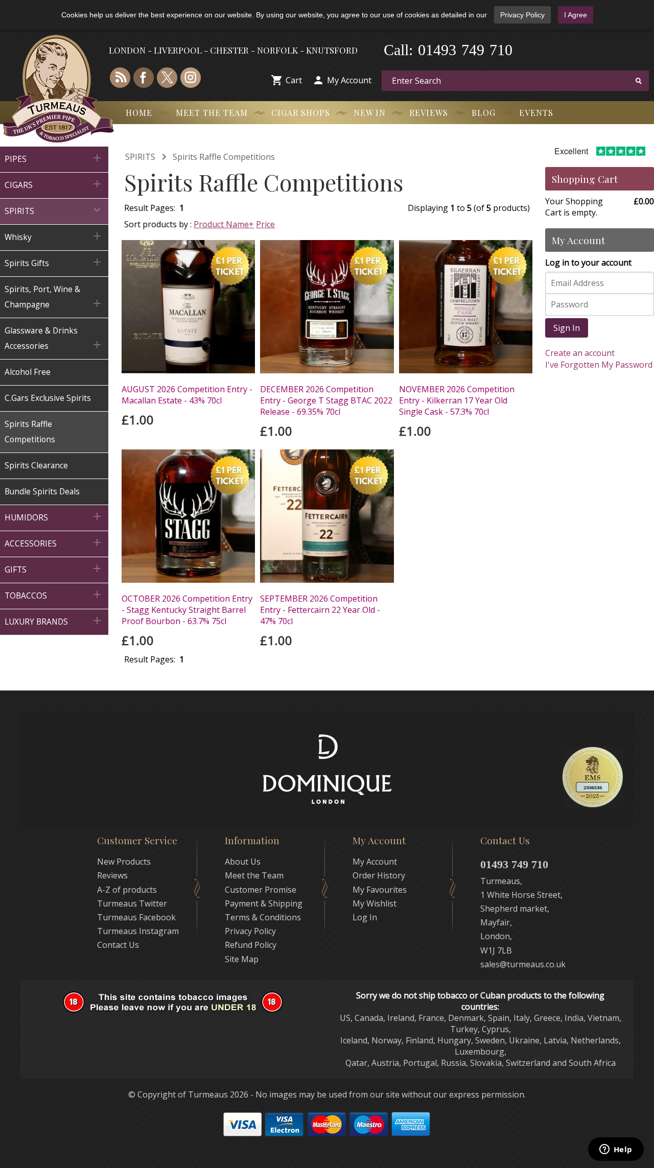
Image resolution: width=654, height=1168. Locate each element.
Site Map (242, 959)
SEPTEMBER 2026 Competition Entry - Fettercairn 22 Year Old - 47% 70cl (320, 610)
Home (139, 112)
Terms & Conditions (263, 917)
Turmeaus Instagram (138, 931)
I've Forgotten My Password (598, 364)
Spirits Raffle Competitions (224, 156)
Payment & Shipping (263, 903)
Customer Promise (260, 889)
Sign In (566, 327)
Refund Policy (250, 944)
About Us (243, 861)
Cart (294, 80)
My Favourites (380, 889)
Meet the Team (212, 112)
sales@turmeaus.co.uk (523, 964)
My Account (349, 80)
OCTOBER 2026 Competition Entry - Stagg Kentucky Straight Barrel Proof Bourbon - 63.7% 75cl (187, 610)
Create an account (580, 353)
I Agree (575, 15)
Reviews (428, 112)
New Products (124, 861)
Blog (484, 112)
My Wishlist (374, 903)
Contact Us (118, 944)
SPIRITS (140, 156)
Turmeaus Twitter (132, 903)
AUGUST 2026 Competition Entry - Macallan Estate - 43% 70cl (187, 395)
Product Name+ (224, 224)
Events (536, 112)
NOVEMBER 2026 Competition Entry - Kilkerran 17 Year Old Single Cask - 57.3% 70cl (457, 400)
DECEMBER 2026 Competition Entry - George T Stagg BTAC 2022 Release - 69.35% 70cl (326, 400)
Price (265, 224)
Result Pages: (149, 659)
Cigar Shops (300, 112)
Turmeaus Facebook (136, 917)
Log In (365, 917)
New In (370, 112)
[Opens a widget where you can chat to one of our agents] (616, 1150)
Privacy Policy (522, 15)
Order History (379, 875)
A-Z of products (127, 889)
